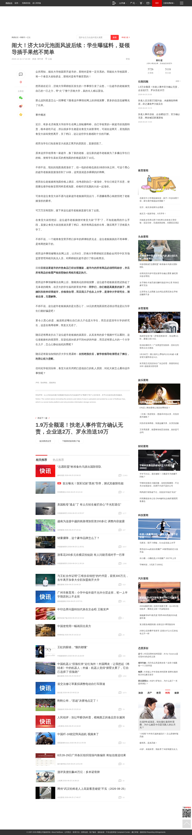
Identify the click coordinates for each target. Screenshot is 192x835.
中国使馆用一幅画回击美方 (74, 626)
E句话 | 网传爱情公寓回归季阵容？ (155, 408)
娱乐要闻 (143, 380)
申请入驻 (125, 37)
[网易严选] (133, 3)
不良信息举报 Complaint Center (118, 832)
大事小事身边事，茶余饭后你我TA (159, 63)
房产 (149, 693)
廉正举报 (135, 832)
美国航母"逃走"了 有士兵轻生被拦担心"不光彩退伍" (89, 504)
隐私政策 (101, 832)
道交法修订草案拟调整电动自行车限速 (81, 683)
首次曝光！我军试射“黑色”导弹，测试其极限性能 (93, 483)
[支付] (141, 3)
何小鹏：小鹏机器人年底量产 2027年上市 (158, 558)
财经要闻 (143, 446)
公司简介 (68, 832)
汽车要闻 (143, 578)
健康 (176, 693)
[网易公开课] (123, 3)
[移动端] (114, 3)
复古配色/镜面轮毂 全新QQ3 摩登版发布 (157, 624)
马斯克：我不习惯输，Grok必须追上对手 (157, 543)
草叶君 (40, 59)
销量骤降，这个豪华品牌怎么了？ (78, 538)
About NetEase (57, 832)
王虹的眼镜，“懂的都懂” (72, 647)
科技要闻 (143, 515)
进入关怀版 (36, 3)
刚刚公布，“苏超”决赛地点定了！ (78, 700)
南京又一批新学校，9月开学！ (153, 213)
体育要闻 (143, 308)
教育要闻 (143, 170)
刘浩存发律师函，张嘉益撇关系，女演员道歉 (159, 423)
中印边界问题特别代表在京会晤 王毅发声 (83, 609)
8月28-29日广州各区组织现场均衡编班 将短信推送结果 (91, 755)
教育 (158, 693)
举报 (128, 59)
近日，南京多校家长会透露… (152, 207)
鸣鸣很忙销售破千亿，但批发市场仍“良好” (158, 492)
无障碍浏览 (26, 3)
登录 (157, 3)
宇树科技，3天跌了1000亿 (151, 564)
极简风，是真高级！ (148, 743)
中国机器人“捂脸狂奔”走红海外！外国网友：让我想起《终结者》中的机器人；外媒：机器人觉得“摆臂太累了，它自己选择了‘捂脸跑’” (93, 667)
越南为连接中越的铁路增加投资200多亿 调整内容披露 (91, 521)
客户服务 (92, 832)
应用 (16, 3)
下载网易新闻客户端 (71, 441)
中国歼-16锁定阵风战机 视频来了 (78, 734)
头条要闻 (143, 236)
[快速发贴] (20, 74)
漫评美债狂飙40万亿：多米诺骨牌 (78, 772)
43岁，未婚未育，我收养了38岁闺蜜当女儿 (159, 749)
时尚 (167, 693)
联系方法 (76, 832)
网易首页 (9, 3)
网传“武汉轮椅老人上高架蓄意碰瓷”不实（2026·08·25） (92, 788)
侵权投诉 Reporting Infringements (152, 832)
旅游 (140, 693)
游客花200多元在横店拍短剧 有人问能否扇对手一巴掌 (91, 554)
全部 (177, 81)
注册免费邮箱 (168, 3)
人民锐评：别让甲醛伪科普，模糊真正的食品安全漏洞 (91, 717)
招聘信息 (84, 832)
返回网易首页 (45, 441)
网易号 (22, 37)
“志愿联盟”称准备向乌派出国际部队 (79, 466)
